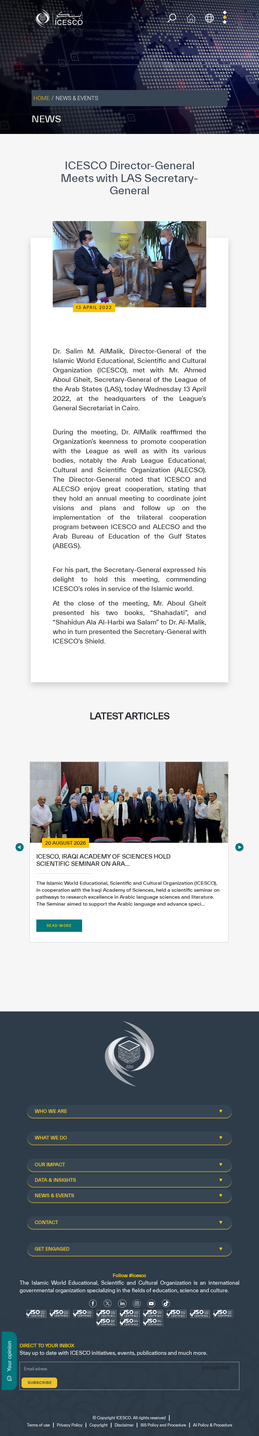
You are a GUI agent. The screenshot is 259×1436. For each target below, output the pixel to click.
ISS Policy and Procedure (163, 1425)
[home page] (60, 18)
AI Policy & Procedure (212, 1425)
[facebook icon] (93, 1303)
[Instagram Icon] (137, 1303)
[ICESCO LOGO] (129, 1056)
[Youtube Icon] (151, 1303)
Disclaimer (124, 1425)
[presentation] (19, 847)
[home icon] (191, 18)
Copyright (98, 1425)
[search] (171, 18)
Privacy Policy (69, 1425)
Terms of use (38, 1425)
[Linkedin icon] (122, 1303)
